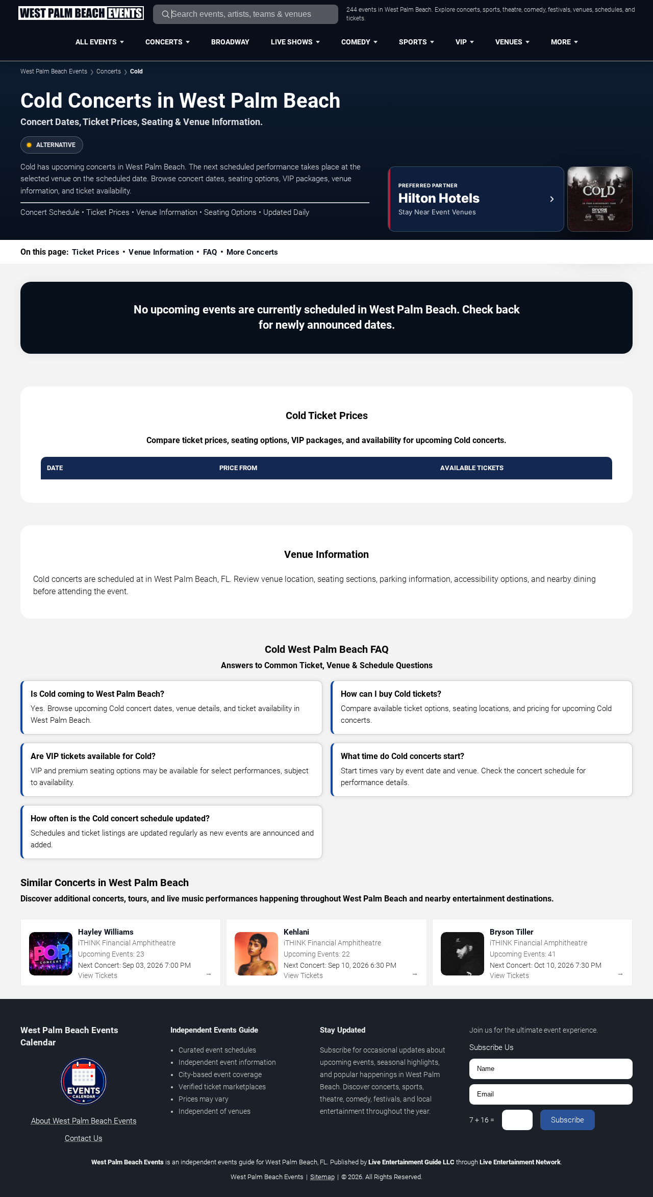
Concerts (164, 42)
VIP (461, 42)
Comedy (355, 42)
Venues (508, 42)
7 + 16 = (481, 1120)
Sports (413, 42)
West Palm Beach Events (53, 71)
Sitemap (322, 1177)
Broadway (230, 42)
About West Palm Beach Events (84, 1121)
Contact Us (84, 1138)
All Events (96, 42)
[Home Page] (81, 14)
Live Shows (292, 42)
